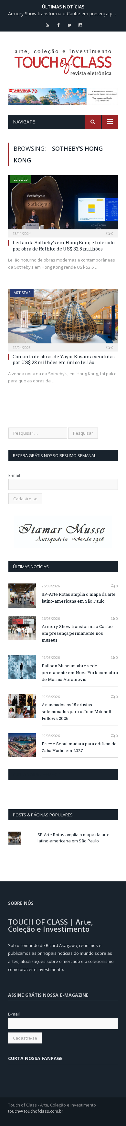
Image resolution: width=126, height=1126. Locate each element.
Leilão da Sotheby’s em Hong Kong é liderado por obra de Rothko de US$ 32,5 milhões (64, 245)
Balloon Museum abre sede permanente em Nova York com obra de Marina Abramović (80, 672)
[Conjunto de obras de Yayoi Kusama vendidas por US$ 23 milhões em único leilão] (63, 318)
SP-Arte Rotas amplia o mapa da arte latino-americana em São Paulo (79, 597)
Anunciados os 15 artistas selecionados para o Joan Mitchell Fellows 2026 (76, 711)
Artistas (22, 293)
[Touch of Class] (63, 61)
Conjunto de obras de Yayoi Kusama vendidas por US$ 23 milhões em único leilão (64, 359)
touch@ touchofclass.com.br (35, 1111)
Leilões (20, 179)
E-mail (14, 475)
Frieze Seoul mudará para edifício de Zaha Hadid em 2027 (79, 747)
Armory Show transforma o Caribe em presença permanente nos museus (64, 14)
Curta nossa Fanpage (36, 774)
